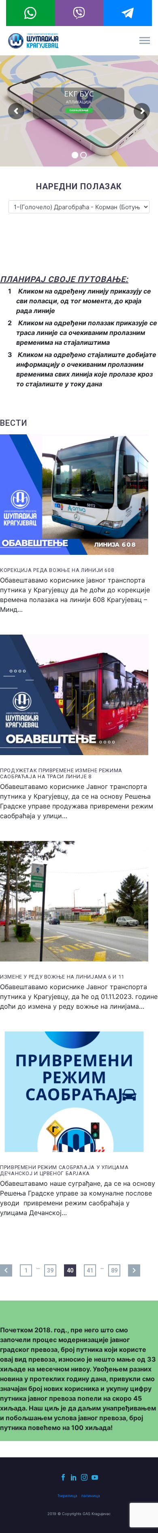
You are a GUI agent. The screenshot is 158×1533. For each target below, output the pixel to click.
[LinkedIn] (73, 1477)
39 (50, 1270)
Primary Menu (144, 41)
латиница (90, 1495)
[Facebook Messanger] (127, 13)
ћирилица (67, 1495)
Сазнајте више (79, 110)
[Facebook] (63, 1477)
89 (114, 1270)
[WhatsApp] (30, 13)
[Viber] (79, 13)
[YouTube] (95, 1477)
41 (90, 1270)
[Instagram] (84, 1477)
